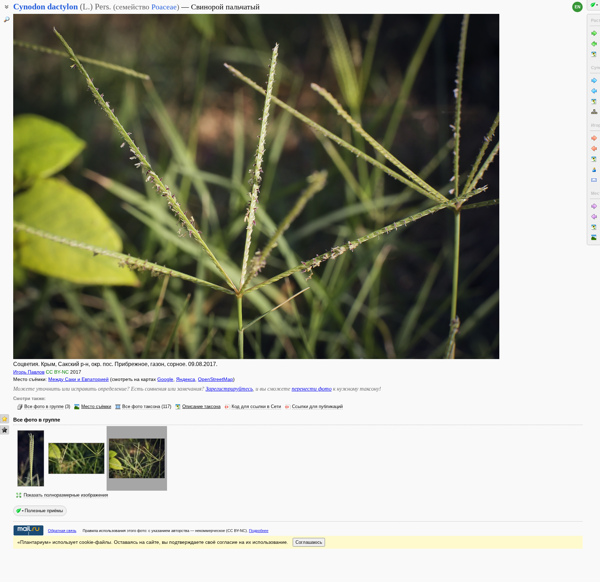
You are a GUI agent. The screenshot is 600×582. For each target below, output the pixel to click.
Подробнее (258, 531)
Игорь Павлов (28, 372)
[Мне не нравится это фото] (4, 429)
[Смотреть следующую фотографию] (449, 186)
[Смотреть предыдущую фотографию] (63, 186)
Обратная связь (62, 531)
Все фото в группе (44, 406)
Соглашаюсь (308, 542)
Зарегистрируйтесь (229, 389)
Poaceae (164, 6)
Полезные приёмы (44, 510)
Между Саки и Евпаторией (78, 379)
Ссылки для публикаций (317, 406)
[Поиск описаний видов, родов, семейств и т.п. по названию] (6, 19)
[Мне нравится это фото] (4, 418)
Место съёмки (96, 406)
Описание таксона (201, 406)
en (578, 7)
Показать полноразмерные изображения (66, 495)
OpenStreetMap (215, 379)
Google (165, 379)
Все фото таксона (141, 406)
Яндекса (185, 379)
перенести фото (312, 389)
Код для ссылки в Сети (256, 406)
